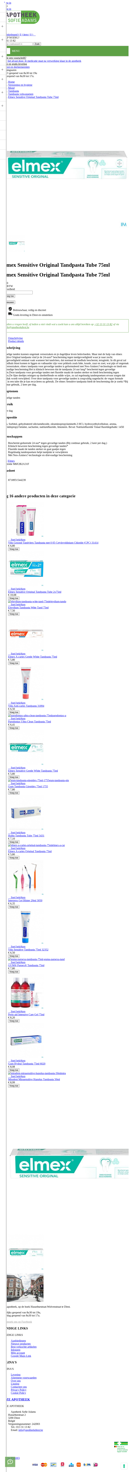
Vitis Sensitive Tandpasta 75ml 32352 (28, 949)
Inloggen (15, 1349)
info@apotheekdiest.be (17, 327)
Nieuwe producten (21, 1343)
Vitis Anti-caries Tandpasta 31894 (26, 705)
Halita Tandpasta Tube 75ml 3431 (26, 835)
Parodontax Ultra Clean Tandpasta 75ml (29, 721)
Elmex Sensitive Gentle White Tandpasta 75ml (33, 770)
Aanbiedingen (18, 1340)
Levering (15, 1374)
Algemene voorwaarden (24, 1377)
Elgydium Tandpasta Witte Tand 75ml (28, 607)
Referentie (7, 464)
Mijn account (18, 1352)
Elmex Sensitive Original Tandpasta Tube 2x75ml (34, 591)
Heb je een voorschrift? (13, 57)
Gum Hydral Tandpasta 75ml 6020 (26, 1063)
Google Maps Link (21, 1355)
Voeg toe (8, 296)
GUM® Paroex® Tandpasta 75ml (26, 965)
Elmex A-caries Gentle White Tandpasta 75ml (32, 656)
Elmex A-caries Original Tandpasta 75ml (30, 851)
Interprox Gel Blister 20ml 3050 (25, 900)
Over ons (16, 1380)
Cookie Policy (18, 1392)
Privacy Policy (18, 1389)
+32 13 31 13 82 (103, 324)
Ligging (15, 1383)
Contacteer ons (19, 1386)
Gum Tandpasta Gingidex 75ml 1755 (28, 786)
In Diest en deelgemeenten (15, 67)
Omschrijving (15, 338)
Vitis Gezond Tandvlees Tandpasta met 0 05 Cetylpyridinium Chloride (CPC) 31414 (53, 542)
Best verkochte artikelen (24, 1346)
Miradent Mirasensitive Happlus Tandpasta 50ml (34, 1079)
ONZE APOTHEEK (15, 1399)
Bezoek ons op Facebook (18, 1321)
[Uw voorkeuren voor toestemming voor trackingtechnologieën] (124, 1466)
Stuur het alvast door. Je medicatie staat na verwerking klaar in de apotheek (41, 60)
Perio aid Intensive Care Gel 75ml (26, 1014)
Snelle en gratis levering (14, 64)
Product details (16, 341)
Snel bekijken (16, 539)
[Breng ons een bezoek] (10, 1462)
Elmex (11, 460)
